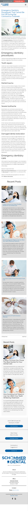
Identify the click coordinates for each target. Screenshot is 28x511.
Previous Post (4, 336)
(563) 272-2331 (5, 172)
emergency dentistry (8, 40)
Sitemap (16, 495)
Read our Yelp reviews (8, 176)
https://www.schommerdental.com (8, 170)
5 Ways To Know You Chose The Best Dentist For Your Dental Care (12, 205)
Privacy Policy (12, 495)
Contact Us (14, 450)
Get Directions (14, 426)
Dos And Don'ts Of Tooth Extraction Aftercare (12, 316)
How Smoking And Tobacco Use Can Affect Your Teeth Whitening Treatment (14, 240)
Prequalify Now (19, 1)
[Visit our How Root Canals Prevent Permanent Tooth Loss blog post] (13, 268)
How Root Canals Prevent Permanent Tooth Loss (14, 279)
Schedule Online (14, 438)
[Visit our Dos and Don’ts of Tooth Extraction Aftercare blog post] (13, 305)
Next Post (24, 336)
